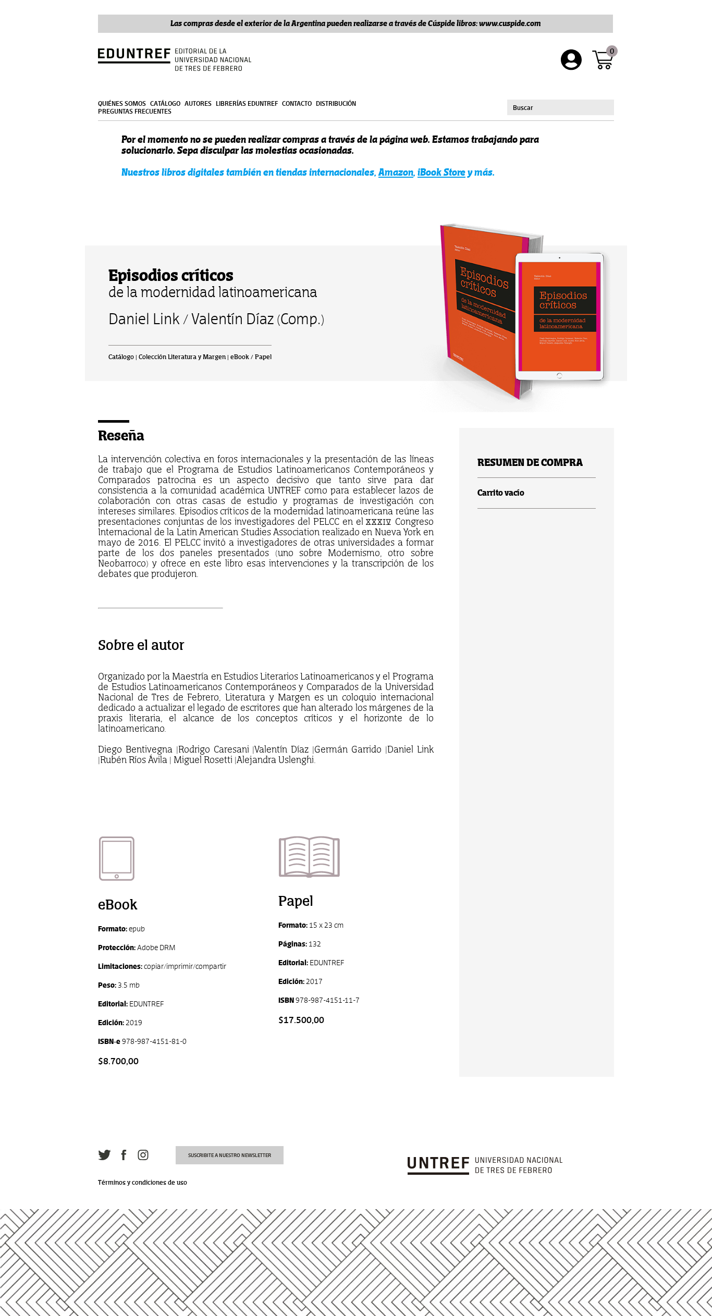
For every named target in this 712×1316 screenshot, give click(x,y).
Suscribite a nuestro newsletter (229, 1155)
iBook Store (441, 172)
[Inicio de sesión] (571, 59)
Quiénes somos (122, 103)
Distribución (336, 103)
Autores (198, 103)
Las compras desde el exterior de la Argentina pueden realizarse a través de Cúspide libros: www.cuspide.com (355, 23)
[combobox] (560, 107)
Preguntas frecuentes (134, 111)
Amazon (395, 172)
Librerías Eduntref (247, 103)
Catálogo (165, 103)
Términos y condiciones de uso (142, 1182)
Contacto (297, 103)
